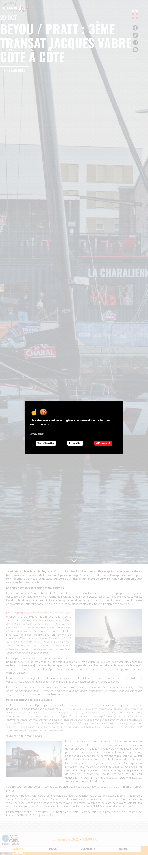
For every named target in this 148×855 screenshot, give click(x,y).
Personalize (75, 443)
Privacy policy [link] (37, 433)
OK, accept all (103, 443)
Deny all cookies (45, 443)
